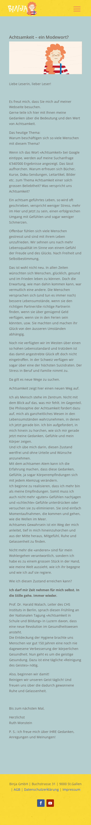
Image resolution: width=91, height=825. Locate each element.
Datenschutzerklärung (41, 789)
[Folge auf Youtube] (50, 803)
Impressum (71, 789)
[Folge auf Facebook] (41, 803)
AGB (17, 789)
